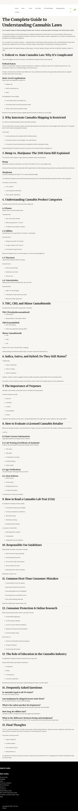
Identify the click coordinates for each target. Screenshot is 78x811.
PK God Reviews (48, 8)
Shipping (2, 779)
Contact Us (3, 789)
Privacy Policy (4, 777)
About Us (2, 787)
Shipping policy (60, 8)
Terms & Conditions (5, 783)
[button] (25, 8)
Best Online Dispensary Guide (8, 793)
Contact (17, 12)
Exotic (30, 8)
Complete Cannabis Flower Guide (9, 794)
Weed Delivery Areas (6, 791)
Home (16, 8)
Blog (1, 796)
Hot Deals (38, 8)
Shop (22, 8)
